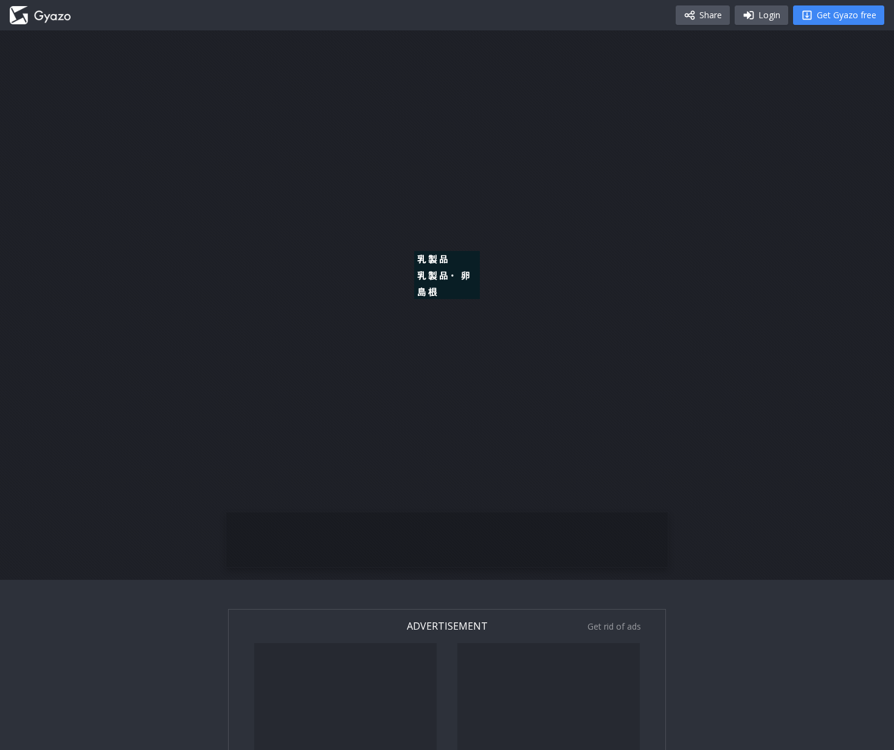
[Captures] (40, 15)
